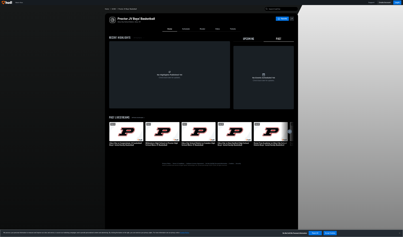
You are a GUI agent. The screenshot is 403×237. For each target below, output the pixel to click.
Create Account (385, 2)
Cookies (231, 163)
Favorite (284, 18)
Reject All (315, 233)
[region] (201, 233)
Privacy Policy (166, 163)
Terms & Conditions (178, 163)
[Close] (399, 233)
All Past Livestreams (137, 118)
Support (371, 2)
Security (238, 163)
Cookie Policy (184, 232)
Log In (397, 2)
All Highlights (138, 38)
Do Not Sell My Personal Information (216, 163)
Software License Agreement (195, 163)
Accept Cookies (330, 233)
